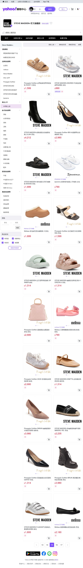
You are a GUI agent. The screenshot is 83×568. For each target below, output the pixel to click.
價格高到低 (72, 44)
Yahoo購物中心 (14, 9)
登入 (63, 9)
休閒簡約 (52, 38)
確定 (17, 228)
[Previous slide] (24, 64)
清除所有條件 (15, 248)
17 (61, 545)
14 (47, 545)
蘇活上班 (40, 38)
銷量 (79, 44)
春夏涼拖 (63, 38)
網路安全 (46, 564)
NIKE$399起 (35, 13)
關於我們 (30, 564)
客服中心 (22, 564)
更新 (56, 560)
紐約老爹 (29, 38)
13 (42, 545)
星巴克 (43, 13)
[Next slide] (50, 64)
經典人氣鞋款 (11, 32)
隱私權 (54, 564)
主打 (6, 38)
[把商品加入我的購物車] (49, 94)
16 (57, 545)
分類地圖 (61, 564)
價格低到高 (62, 44)
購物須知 (38, 564)
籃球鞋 (50, 13)
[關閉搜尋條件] (34, 9)
